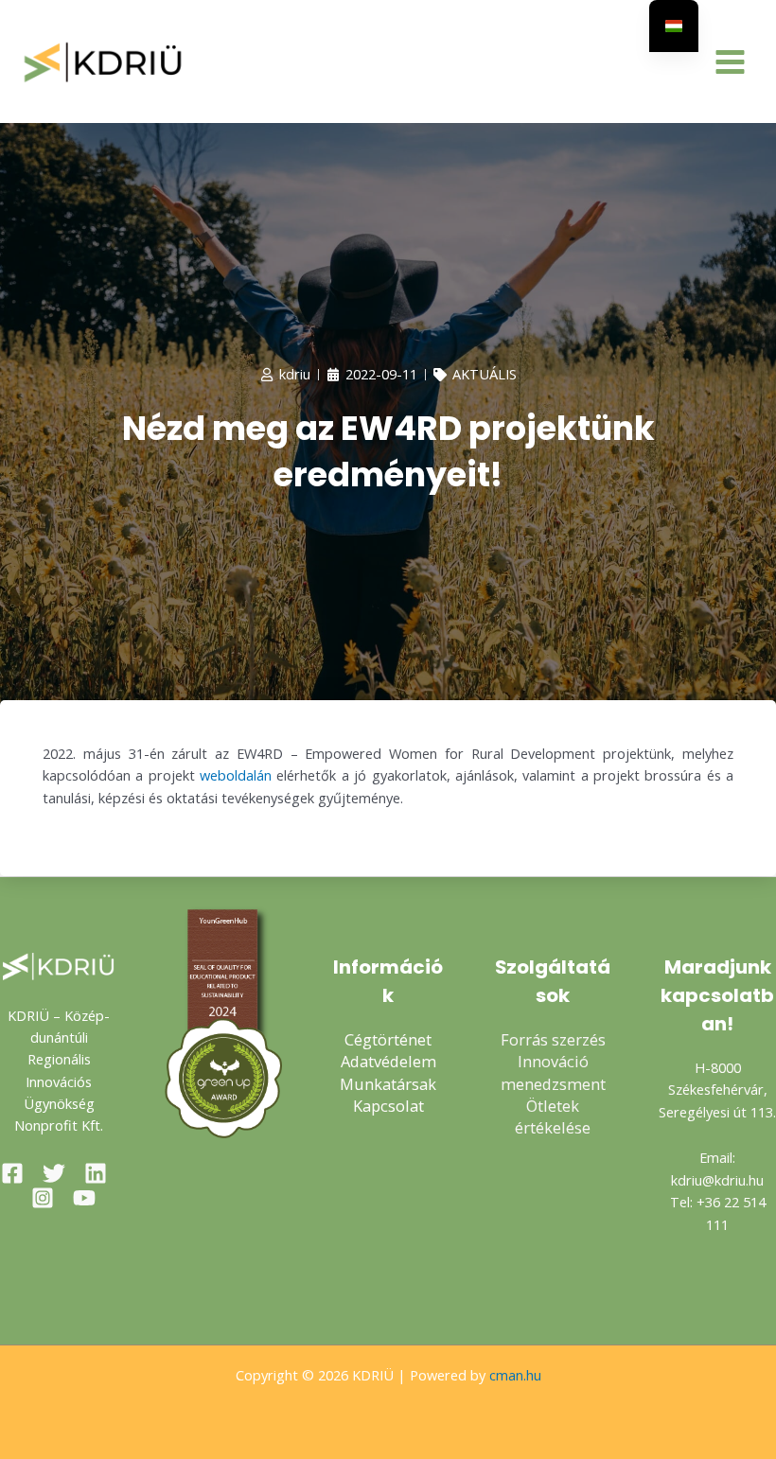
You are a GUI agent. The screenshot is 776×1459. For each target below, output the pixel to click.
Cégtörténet (388, 1039)
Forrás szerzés (553, 1039)
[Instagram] (42, 1198)
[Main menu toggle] (730, 62)
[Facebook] (12, 1173)
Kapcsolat (388, 1105)
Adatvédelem (388, 1061)
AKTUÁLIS (484, 373)
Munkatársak (388, 1084)
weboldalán (236, 774)
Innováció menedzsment (553, 1072)
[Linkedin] (95, 1173)
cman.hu (515, 1374)
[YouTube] (84, 1198)
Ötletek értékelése (553, 1116)
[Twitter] (54, 1173)
